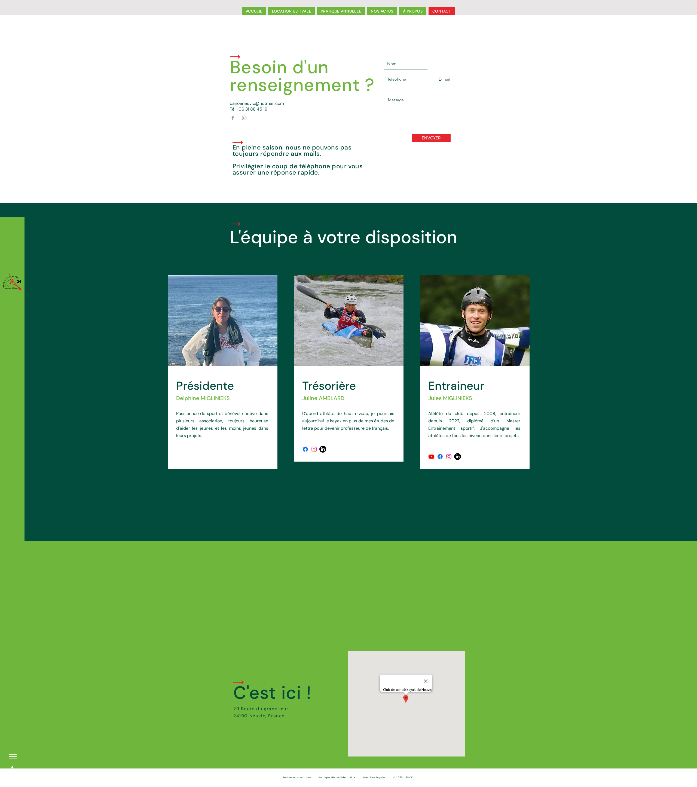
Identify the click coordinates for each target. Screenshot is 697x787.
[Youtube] (431, 456)
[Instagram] (244, 118)
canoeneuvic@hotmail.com (257, 103)
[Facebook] (233, 118)
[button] (13, 756)
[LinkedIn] (322, 449)
